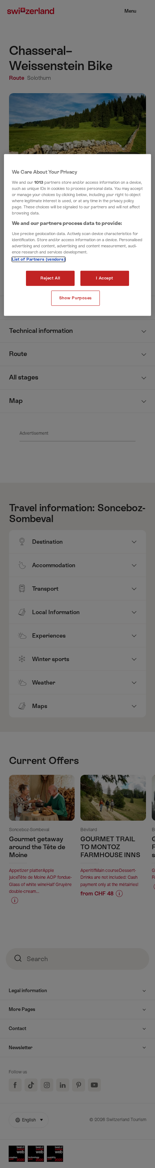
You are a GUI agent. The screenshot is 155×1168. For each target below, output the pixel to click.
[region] (77, 235)
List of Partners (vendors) (38, 259)
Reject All (50, 278)
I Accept (104, 278)
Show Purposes (75, 298)
